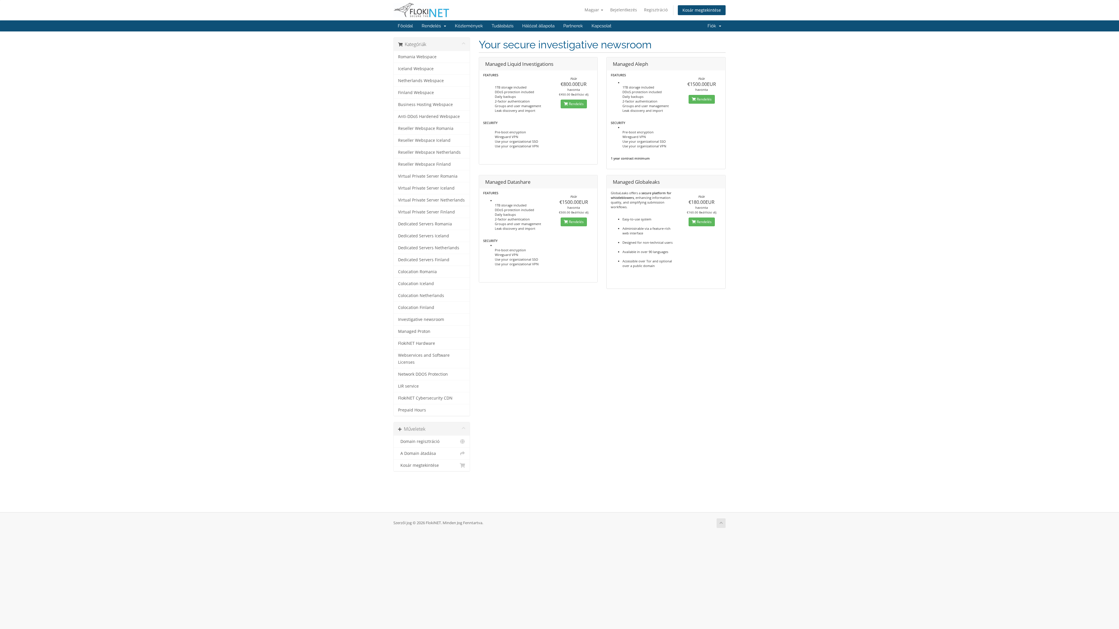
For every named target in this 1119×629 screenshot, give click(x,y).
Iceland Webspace (416, 68)
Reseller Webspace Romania (425, 128)
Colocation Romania (417, 271)
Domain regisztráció (418, 441)
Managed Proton (414, 331)
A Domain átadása (417, 453)
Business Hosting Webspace (425, 104)
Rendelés (432, 26)
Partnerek (573, 26)
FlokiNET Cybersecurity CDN (425, 398)
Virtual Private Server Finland (426, 212)
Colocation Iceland (416, 283)
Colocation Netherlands (421, 295)
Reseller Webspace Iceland (424, 140)
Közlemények (469, 26)
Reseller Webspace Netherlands (429, 152)
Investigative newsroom (421, 319)
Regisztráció (656, 10)
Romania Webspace (417, 56)
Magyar (592, 10)
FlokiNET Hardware (416, 343)
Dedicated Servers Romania (425, 224)
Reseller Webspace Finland (424, 164)
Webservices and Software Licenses (424, 359)
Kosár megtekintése (701, 10)
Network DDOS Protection (423, 374)
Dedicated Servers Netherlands (428, 247)
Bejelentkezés (623, 10)
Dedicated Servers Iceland (423, 235)
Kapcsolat (601, 26)
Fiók (713, 26)
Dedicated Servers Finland (423, 259)
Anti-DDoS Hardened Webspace (429, 116)
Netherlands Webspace (421, 80)
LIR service (408, 386)
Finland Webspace (416, 92)
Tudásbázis (502, 26)
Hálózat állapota (538, 26)
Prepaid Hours (412, 410)
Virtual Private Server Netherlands (431, 200)
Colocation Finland (416, 307)
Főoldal (405, 26)
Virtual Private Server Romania (428, 176)
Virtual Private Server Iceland (426, 188)
